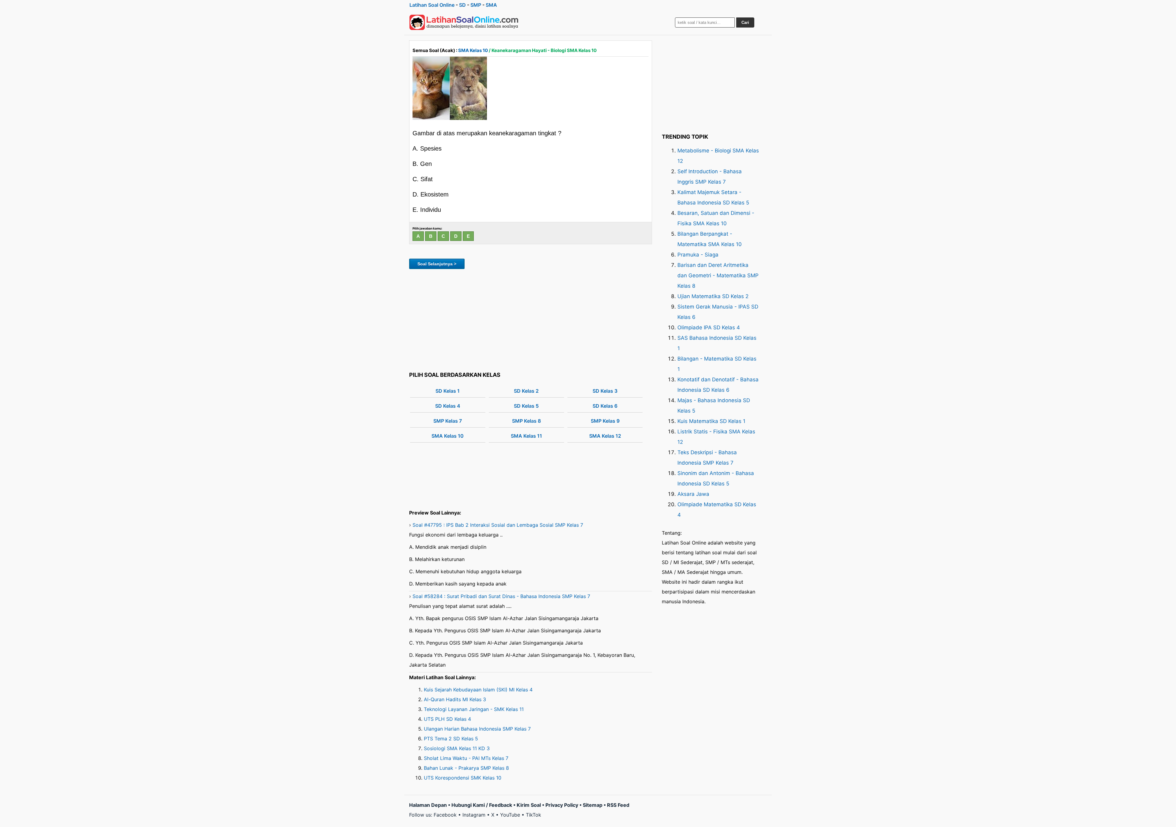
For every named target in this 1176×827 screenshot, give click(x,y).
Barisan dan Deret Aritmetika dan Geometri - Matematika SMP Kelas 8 (718, 275)
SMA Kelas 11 (526, 436)
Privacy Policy (561, 805)
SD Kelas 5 (526, 406)
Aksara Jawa (693, 494)
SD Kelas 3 (605, 391)
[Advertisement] (531, 319)
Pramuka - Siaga (697, 255)
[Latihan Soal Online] (464, 22)
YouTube (510, 815)
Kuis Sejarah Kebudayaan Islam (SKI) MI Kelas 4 (478, 690)
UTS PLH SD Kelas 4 (447, 719)
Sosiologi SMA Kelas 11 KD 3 (457, 748)
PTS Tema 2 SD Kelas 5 (451, 738)
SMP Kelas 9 (605, 421)
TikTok (533, 815)
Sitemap (592, 805)
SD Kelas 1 (447, 391)
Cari (745, 22)
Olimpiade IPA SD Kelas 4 (708, 327)
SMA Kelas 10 (473, 50)
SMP (475, 5)
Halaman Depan (428, 805)
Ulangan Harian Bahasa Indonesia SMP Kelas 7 (477, 729)
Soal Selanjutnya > (436, 263)
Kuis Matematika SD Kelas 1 (711, 421)
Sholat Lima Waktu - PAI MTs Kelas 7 (466, 758)
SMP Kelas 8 (526, 421)
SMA (491, 5)
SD (462, 5)
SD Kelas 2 (526, 391)
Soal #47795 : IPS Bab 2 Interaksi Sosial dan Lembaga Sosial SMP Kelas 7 (498, 525)
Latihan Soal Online (431, 5)
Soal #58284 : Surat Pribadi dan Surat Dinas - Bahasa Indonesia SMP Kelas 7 (501, 596)
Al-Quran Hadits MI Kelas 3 (455, 699)
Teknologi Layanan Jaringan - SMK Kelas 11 (474, 709)
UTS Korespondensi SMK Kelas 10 (462, 778)
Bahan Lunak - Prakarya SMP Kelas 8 (466, 768)
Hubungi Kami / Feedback (481, 805)
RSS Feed (618, 805)
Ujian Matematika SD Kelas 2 (712, 296)
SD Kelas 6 (605, 406)
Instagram (473, 815)
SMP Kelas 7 (447, 421)
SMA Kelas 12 (605, 436)
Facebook (445, 815)
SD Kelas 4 (447, 406)
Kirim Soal (529, 805)
